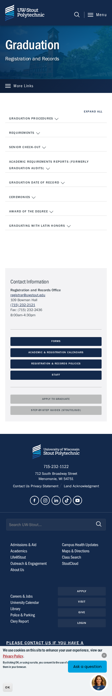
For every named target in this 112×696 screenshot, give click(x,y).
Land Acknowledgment (81, 486)
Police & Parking (22, 615)
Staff (56, 375)
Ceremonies (20, 197)
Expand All (93, 111)
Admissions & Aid (23, 544)
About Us (17, 569)
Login (81, 623)
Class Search (71, 557)
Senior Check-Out (25, 147)
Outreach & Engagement (28, 563)
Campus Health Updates (80, 544)
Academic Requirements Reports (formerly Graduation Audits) (49, 165)
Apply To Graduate (56, 399)
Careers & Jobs (21, 596)
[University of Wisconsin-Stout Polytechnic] (56, 452)
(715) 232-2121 (22, 305)
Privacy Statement (45, 486)
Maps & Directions (75, 551)
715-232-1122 (56, 466)
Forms (56, 341)
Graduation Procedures (31, 118)
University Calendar (24, 602)
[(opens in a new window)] (34, 500)
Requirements (22, 133)
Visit (82, 601)
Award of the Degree (29, 211)
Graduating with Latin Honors (37, 225)
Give (81, 612)
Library (15, 608)
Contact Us (22, 486)
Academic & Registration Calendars (55, 352)
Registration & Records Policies (56, 363)
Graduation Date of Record (34, 182)
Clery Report (19, 621)
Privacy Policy (13, 656)
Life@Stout (18, 557)
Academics (18, 551)
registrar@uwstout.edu (27, 295)
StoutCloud (70, 563)
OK (7, 687)
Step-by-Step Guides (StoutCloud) (56, 410)
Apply (82, 591)
